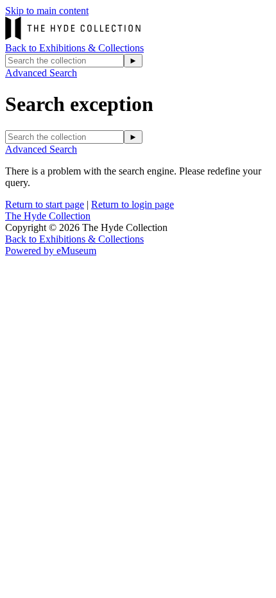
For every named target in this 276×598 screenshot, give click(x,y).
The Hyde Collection (48, 215)
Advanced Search (41, 72)
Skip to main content (47, 10)
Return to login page (132, 204)
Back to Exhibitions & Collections (74, 47)
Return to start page (44, 204)
